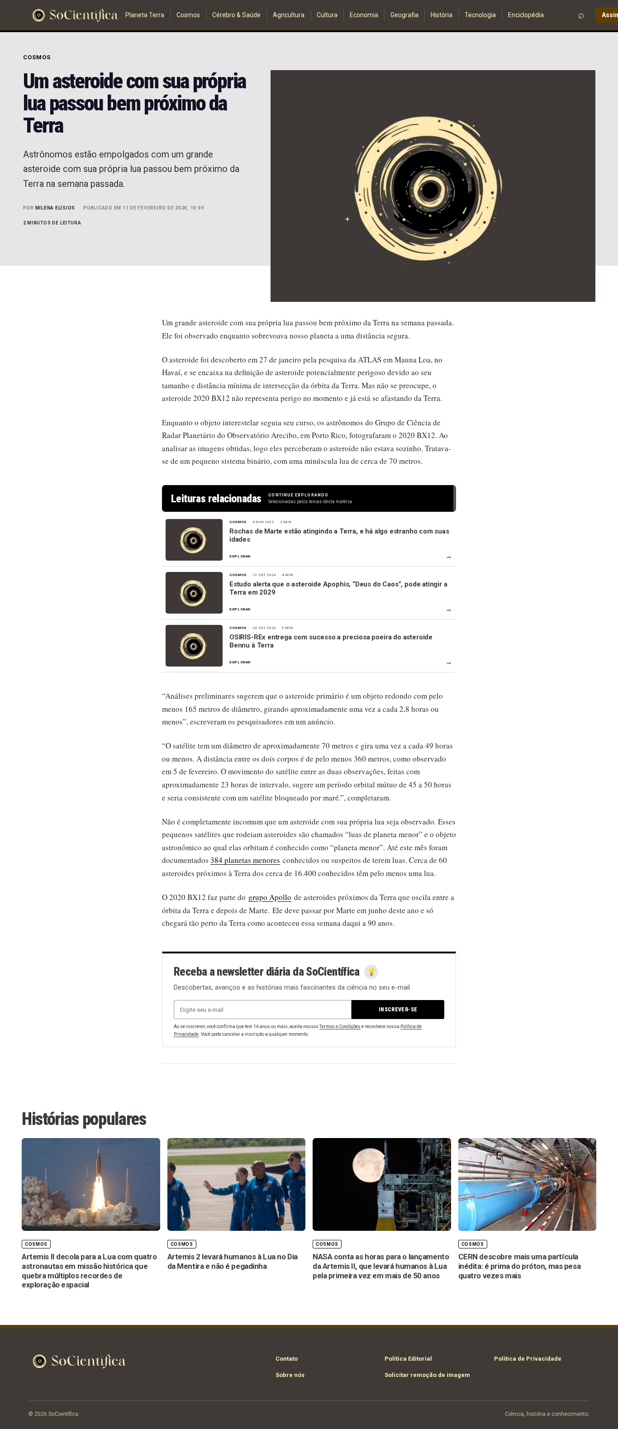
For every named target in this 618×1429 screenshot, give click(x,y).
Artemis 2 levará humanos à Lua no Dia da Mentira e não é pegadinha (232, 1261)
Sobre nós (290, 1375)
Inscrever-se (398, 1009)
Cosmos (188, 15)
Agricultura (288, 15)
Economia (364, 15)
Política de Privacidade (527, 1358)
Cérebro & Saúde (236, 15)
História (441, 15)
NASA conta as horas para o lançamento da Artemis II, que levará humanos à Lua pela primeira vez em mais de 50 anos (381, 1266)
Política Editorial (408, 1358)
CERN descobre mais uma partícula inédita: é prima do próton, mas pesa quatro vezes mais (519, 1266)
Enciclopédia (526, 15)
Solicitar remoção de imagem (427, 1375)
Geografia (404, 15)
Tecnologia (480, 15)
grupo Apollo (269, 897)
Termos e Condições (340, 1026)
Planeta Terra (144, 15)
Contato (287, 1358)
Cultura (327, 15)
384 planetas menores (245, 860)
